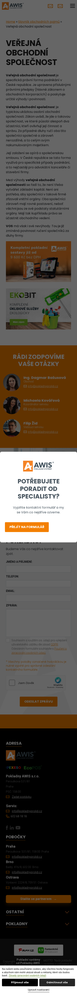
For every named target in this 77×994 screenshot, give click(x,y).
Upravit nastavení (38, 989)
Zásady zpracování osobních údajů (27, 975)
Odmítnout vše (57, 982)
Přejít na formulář (26, 527)
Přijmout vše (20, 982)
